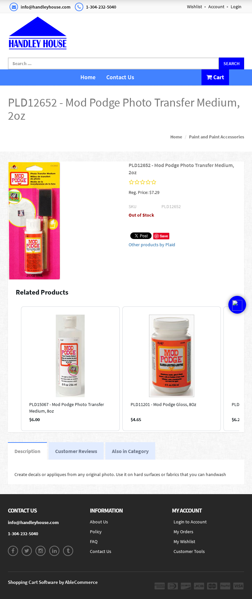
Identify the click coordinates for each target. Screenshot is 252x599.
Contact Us (120, 77)
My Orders (183, 532)
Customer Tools (189, 551)
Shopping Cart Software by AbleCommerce (53, 582)
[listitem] (70, 368)
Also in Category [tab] (130, 451)
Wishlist (194, 7)
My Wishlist (184, 541)
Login (236, 7)
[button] (14, 368)
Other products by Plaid (152, 245)
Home (87, 77)
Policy (96, 532)
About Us (99, 522)
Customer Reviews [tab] (76, 451)
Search (231, 63)
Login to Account (190, 522)
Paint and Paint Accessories (216, 137)
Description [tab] (27, 451)
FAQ (93, 541)
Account (216, 7)
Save (164, 235)
